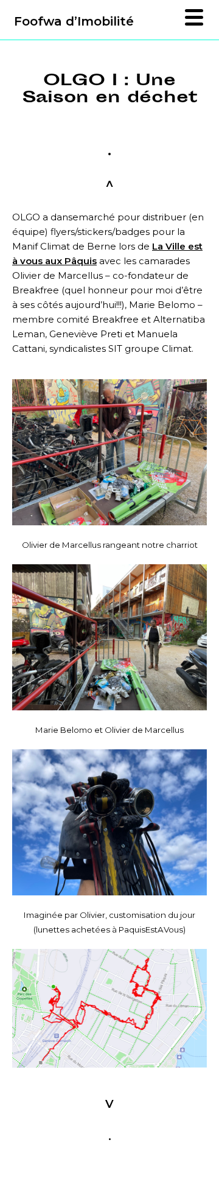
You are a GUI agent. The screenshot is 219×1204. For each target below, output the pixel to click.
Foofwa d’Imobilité (74, 21)
